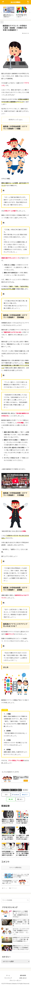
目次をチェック (13, 120)
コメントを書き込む (15, 867)
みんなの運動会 (15, 2)
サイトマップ (8, 978)
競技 (20, 790)
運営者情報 (23, 975)
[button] (20, 799)
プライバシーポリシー (15, 980)
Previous (1, 12)
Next (30, 12)
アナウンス (5, 790)
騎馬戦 (26, 790)
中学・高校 (13, 790)
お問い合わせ (23, 978)
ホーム (8, 975)
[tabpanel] (9, 12)
